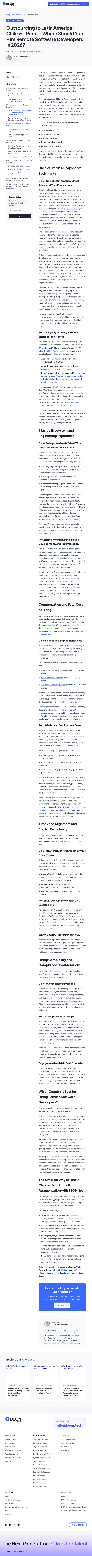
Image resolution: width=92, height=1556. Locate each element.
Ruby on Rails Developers (42, 1472)
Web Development (12, 1454)
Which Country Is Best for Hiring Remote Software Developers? (18, 179)
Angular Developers (40, 1447)
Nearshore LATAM (18, 15)
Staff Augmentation (68, 1439)
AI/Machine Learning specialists (54, 684)
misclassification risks (47, 1077)
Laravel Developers (40, 1479)
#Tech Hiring (38, 51)
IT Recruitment (66, 1447)
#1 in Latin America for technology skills (64, 376)
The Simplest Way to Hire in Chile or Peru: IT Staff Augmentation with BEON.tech (19, 186)
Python (71, 581)
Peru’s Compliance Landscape (19, 169)
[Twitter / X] (14, 1525)
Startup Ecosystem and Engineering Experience (19, 106)
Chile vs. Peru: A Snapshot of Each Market (18, 89)
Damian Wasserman (61, 1324)
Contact (8, 1514)
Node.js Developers (40, 1465)
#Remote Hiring (11, 51)
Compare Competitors (69, 1503)
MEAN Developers (39, 1483)
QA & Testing (10, 1461)
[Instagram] (6, 1525)
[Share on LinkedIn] (8, 77)
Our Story (9, 1496)
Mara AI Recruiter (12, 1503)
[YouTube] (19, 1525)
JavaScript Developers (41, 1439)
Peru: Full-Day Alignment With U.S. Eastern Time (19, 152)
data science (72, 379)
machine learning (49, 382)
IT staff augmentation (48, 1051)
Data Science (10, 1443)
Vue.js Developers (39, 1461)
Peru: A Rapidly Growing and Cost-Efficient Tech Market (20, 100)
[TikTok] (23, 1525)
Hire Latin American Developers (16, 1507)
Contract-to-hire (67, 1443)
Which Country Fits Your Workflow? (20, 157)
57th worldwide (70, 208)
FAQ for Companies (68, 1500)
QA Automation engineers (52, 677)
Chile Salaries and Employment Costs (19, 130)
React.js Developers (40, 1443)
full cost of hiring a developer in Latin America (59, 810)
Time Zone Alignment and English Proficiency (18, 141)
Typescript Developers (41, 1468)
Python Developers (40, 1450)
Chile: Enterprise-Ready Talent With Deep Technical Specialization (19, 113)
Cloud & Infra (10, 1447)
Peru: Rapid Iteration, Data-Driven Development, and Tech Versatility (20, 119)
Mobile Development (12, 1458)
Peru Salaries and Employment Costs (18, 136)
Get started (62, 1305)
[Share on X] (13, 77)
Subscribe (68, 4)
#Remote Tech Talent (25, 51)
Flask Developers (41, 1454)
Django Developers (42, 1458)
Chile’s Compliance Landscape (19, 166)
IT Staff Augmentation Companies (73, 1511)
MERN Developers (39, 1486)
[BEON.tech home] (8, 4)
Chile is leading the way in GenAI (52, 232)
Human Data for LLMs (13, 1450)
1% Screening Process (13, 1500)
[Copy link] (18, 77)
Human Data (65, 1450)
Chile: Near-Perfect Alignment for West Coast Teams (19, 147)
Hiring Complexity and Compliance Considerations (19, 161)
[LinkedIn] (10, 1525)
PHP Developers (39, 1476)
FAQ (7, 1511)
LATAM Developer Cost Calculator (73, 1507)
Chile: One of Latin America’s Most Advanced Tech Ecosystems (20, 95)
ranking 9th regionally (59, 309)
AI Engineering (10, 1439)
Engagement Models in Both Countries (18, 174)
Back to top (79, 1525)
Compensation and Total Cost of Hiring (18, 125)
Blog (8, 15)
